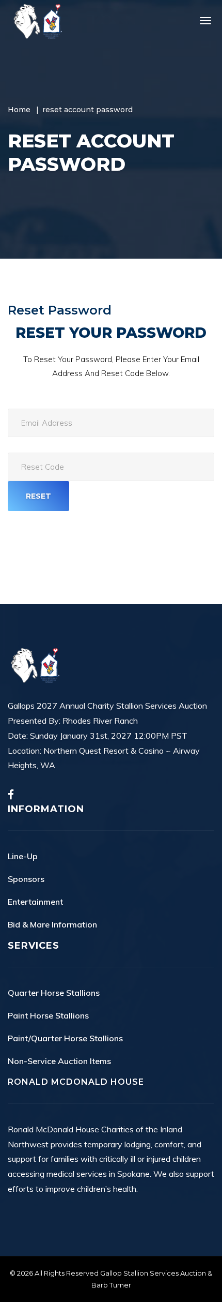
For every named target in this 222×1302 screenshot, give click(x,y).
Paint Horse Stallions (48, 1015)
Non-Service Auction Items (59, 1061)
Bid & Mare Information (52, 924)
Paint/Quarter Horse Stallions (65, 1038)
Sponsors (26, 879)
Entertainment (35, 901)
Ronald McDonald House (76, 1082)
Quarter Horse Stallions (54, 992)
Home (19, 109)
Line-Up (23, 856)
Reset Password (60, 310)
